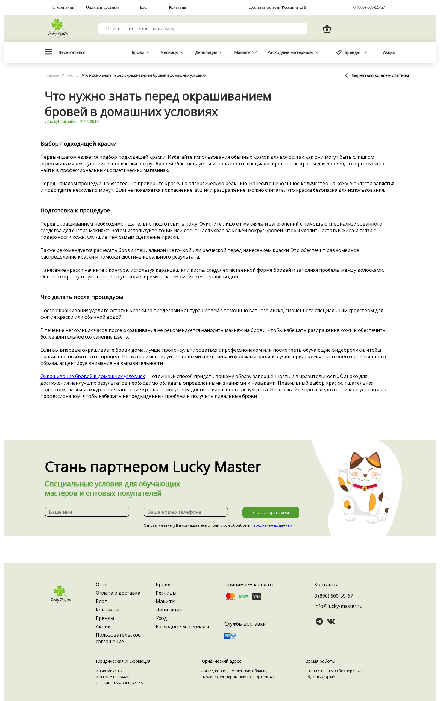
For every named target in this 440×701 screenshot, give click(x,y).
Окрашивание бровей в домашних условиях (92, 376)
